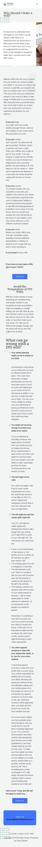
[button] (19, 276)
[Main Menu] (37, 4)
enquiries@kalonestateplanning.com (20, 819)
